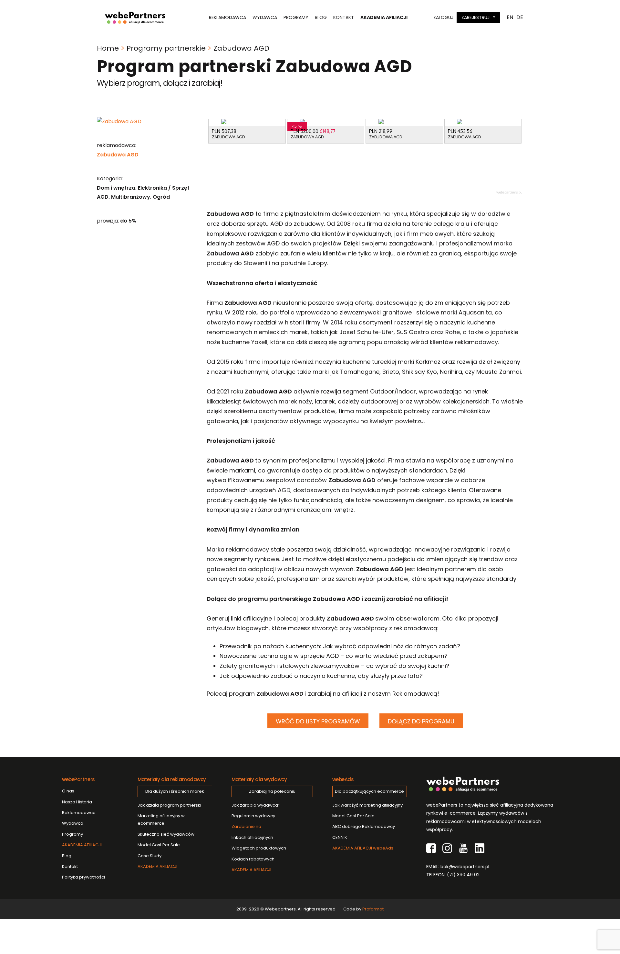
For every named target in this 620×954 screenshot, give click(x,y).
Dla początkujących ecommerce (369, 791)
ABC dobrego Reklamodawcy (363, 826)
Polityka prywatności (83, 877)
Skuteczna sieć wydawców (166, 834)
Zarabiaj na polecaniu (272, 791)
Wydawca (265, 17)
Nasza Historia (77, 802)
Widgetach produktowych (259, 848)
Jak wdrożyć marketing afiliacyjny (367, 805)
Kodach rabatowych (253, 859)
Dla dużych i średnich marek (174, 791)
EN (510, 17)
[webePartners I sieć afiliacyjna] (135, 17)
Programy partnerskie (166, 48)
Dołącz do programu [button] (421, 721)
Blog (321, 17)
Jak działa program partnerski (169, 805)
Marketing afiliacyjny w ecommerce (161, 819)
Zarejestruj (475, 17)
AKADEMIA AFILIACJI (82, 845)
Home (108, 48)
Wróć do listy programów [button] (318, 721)
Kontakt (343, 17)
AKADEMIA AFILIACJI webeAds (362, 848)
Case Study (149, 856)
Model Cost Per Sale (159, 845)
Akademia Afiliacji (384, 17)
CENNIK (339, 837)
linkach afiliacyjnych (252, 831)
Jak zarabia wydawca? (256, 805)
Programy (296, 17)
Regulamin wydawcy (253, 816)
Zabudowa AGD (118, 154)
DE (519, 17)
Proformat (373, 909)
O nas (68, 791)
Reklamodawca (227, 17)
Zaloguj (443, 17)
